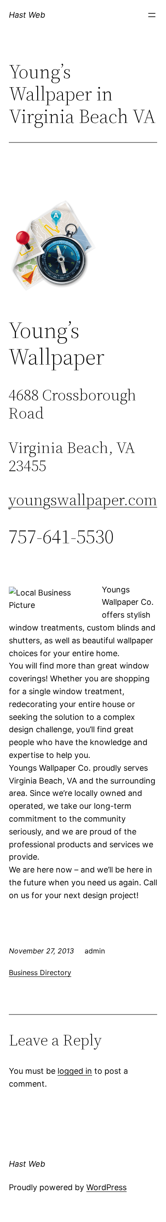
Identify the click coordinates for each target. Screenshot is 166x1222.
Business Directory (40, 972)
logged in (75, 1071)
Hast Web (27, 14)
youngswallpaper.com (82, 500)
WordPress (106, 1187)
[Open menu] (152, 15)
